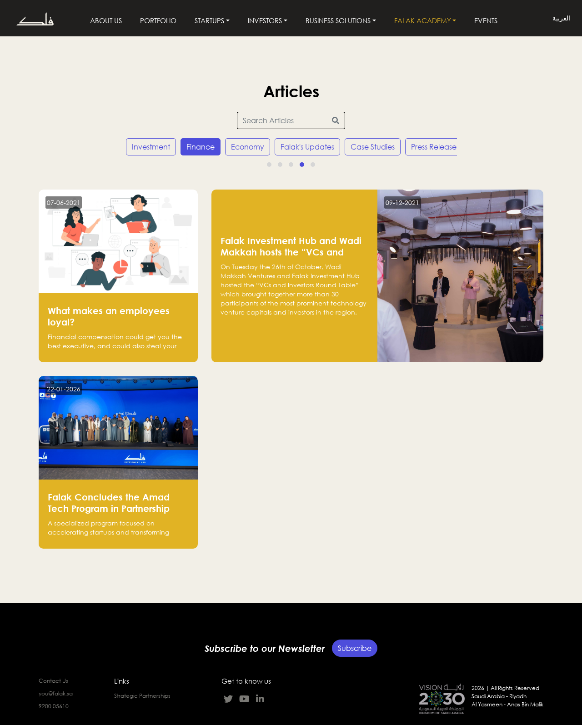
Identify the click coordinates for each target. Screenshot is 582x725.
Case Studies (373, 146)
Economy (247, 146)
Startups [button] (209, 20)
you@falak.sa (56, 693)
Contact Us (53, 680)
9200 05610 (54, 706)
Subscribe (354, 648)
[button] (269, 164)
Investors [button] (265, 20)
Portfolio (158, 20)
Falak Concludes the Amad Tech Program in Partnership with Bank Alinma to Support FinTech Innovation (110, 513)
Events (485, 20)
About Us (106, 20)
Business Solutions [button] (338, 20)
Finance (200, 146)
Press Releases (435, 146)
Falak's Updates (307, 146)
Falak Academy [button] (422, 20)
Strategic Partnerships (142, 695)
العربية (561, 18)
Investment (151, 146)
